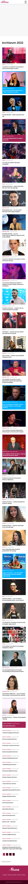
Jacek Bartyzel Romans (9, 764)
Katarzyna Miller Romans (9, 771)
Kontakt (19, 874)
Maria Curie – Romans (9, 822)
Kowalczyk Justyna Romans (10, 745)
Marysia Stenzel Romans (9, 828)
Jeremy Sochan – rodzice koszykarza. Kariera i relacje (13, 502)
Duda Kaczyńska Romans (10, 752)
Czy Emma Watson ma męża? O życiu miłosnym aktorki (13, 259)
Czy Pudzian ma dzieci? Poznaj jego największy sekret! (13, 646)
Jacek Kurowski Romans (9, 841)
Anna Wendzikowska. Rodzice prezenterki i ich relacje (11, 550)
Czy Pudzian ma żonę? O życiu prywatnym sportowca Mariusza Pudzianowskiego (12, 380)
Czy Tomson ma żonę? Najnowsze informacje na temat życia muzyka (12, 431)
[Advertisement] (14, 20)
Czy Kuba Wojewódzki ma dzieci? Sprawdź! (13, 139)
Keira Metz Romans (8, 809)
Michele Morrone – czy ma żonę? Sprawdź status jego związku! (12, 210)
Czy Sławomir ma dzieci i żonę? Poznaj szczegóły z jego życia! (13, 623)
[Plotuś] (4, 2)
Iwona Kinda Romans (8, 815)
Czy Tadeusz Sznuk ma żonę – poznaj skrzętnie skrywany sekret (14, 454)
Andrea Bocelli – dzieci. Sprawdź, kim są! (13, 115)
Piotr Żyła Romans (7, 802)
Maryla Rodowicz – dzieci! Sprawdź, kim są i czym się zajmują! (13, 187)
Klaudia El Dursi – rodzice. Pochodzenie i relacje (14, 718)
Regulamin (5, 874)
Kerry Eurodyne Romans (9, 739)
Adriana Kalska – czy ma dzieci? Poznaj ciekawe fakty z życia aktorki (13, 599)
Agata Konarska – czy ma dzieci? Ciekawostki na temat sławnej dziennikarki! (13, 574)
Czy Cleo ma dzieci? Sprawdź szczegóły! (11, 163)
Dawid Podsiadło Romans (10, 758)
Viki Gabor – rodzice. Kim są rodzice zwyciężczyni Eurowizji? (13, 332)
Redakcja (23, 874)
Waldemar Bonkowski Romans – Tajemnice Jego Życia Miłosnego (12, 848)
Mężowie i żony (5, 207)
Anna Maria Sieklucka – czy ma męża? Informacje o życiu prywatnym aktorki (13, 694)
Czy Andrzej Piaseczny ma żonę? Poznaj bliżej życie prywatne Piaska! (13, 670)
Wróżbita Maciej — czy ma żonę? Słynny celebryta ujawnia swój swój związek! (13, 235)
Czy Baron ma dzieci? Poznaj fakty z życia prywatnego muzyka (13, 67)
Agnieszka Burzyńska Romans (11, 790)
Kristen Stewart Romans (9, 777)
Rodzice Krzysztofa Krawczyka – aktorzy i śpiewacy (11, 478)
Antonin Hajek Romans (9, 834)
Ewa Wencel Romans (9, 726)
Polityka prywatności (12, 874)
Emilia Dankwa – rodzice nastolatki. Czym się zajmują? (13, 526)
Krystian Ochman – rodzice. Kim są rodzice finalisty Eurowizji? (12, 308)
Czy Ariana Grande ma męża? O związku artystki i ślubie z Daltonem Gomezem (13, 284)
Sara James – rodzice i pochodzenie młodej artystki (13, 356)
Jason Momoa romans (9, 783)
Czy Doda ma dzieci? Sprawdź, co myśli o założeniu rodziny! (13, 91)
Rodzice (4, 305)
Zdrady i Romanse (7, 723)
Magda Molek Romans (9, 796)
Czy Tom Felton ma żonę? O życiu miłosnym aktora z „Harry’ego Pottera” (13, 406)
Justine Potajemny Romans (10, 733)
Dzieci (3, 64)
